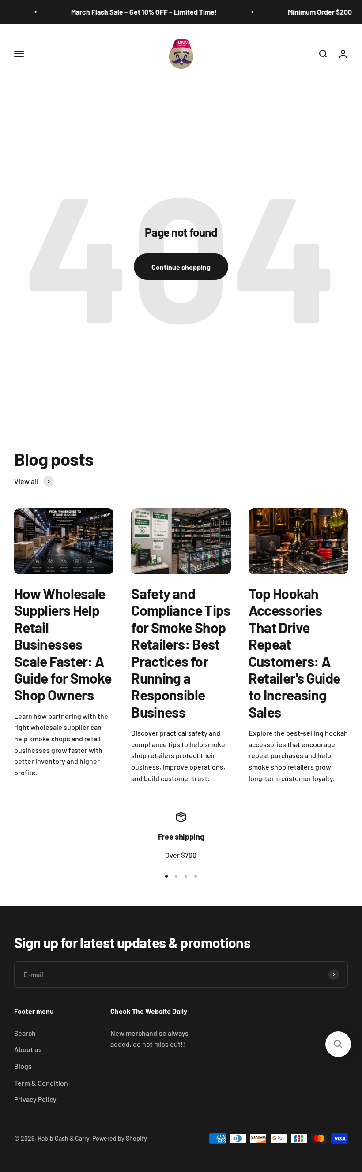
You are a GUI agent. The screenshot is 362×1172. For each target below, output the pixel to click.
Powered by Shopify (119, 1138)
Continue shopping (181, 267)
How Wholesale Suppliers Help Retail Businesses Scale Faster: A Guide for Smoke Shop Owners (62, 644)
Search (25, 1033)
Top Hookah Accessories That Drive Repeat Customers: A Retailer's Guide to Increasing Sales (294, 652)
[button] (338, 1044)
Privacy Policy (35, 1099)
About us (28, 1049)
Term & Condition (41, 1083)
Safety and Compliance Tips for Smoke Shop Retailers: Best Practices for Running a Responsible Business (180, 652)
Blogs (23, 1066)
